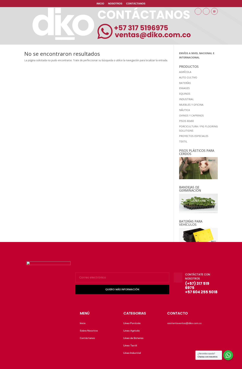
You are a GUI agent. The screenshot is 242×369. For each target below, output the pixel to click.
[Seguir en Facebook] (198, 11)
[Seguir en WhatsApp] (214, 11)
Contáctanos (135, 3)
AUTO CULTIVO (188, 77)
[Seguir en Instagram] (206, 11)
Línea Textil (130, 345)
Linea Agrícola (131, 330)
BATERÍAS (185, 83)
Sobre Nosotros (89, 330)
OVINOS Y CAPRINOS (191, 115)
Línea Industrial (132, 352)
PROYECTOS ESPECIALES (193, 136)
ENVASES (184, 88)
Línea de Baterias (133, 338)
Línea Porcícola (131, 323)
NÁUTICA (184, 110)
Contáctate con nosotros (197, 276)
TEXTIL (183, 141)
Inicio (100, 3)
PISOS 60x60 (186, 121)
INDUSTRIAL (186, 99)
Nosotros (115, 3)
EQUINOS (184, 93)
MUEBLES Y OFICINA (191, 104)
